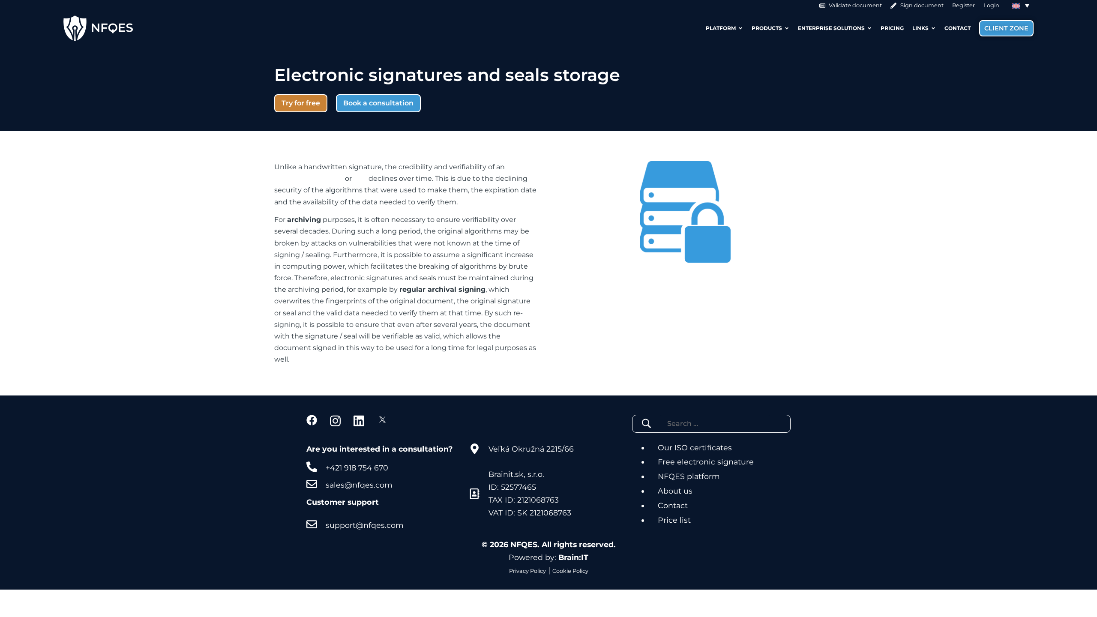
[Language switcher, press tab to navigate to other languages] (1021, 5)
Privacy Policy (527, 571)
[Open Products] (786, 28)
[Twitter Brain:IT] (382, 420)
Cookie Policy (570, 571)
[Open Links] (933, 28)
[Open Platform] (740, 28)
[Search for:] (705, 423)
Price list (674, 519)
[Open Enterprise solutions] (869, 28)
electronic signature (308, 178)
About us (675, 490)
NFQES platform (689, 476)
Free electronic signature (706, 461)
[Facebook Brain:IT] (311, 420)
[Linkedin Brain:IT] (359, 420)
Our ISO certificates (695, 447)
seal (360, 178)
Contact (673, 505)
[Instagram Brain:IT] (335, 420)
